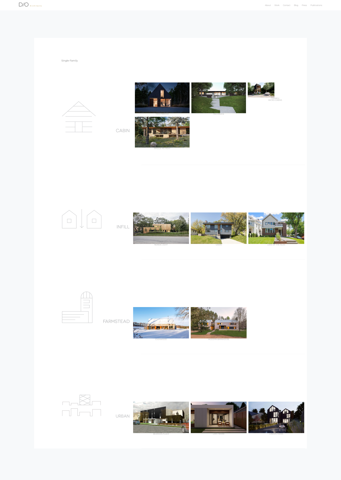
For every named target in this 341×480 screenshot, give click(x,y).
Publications (316, 5)
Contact (286, 5)
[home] (31, 5)
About (268, 5)
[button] (276, 5)
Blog (296, 5)
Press (304, 5)
